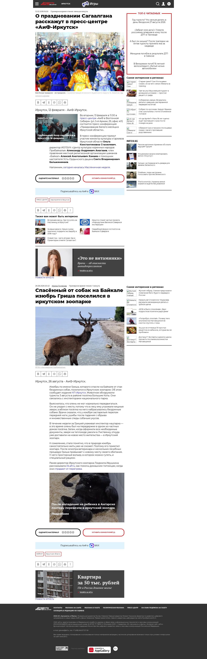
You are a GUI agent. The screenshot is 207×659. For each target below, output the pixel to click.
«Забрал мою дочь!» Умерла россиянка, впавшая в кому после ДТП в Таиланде (149, 32)
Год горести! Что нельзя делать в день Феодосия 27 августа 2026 (149, 21)
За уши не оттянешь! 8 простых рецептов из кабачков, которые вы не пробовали (155, 330)
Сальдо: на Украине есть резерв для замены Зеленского (154, 164)
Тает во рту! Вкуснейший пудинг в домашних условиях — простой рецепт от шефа (154, 93)
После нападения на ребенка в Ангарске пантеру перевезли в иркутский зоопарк (83, 506)
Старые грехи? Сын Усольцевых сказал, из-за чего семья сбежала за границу (154, 83)
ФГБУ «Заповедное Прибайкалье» (50, 367)
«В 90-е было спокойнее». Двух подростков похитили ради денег (153, 310)
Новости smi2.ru (44, 277)
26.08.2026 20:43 (42, 286)
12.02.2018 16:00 (41, 11)
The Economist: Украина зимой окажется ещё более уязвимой (151, 183)
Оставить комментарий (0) (103, 178)
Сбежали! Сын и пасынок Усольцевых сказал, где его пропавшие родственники (155, 130)
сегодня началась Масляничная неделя (86, 167)
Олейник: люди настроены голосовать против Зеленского (152, 173)
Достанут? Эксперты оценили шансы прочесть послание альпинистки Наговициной (155, 339)
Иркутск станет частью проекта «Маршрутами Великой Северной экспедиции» (107, 222)
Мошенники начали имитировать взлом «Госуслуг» (152, 155)
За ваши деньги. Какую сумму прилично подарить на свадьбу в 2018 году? (62, 231)
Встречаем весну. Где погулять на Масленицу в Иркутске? (62, 221)
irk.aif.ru (70, 466)
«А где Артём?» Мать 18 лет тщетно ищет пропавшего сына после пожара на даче (154, 121)
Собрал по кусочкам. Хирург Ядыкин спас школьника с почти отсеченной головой (155, 111)
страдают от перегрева (68, 469)
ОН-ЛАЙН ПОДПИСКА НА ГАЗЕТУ (154, 608)
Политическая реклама (113, 608)
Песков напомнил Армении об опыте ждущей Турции (154, 146)
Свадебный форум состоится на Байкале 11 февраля (106, 230)
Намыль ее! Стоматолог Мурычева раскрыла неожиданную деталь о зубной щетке (154, 302)
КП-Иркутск (79, 392)
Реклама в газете (92, 608)
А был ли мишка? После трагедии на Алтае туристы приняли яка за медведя (149, 43)
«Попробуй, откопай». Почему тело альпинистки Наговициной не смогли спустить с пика (154, 320)
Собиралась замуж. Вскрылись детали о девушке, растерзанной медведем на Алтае (153, 102)
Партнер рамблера (77, 648)
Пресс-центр (132, 608)
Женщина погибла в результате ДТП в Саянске (149, 54)
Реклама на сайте (73, 608)
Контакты (58, 608)
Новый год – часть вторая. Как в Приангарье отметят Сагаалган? (61, 239)
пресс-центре (88, 118)
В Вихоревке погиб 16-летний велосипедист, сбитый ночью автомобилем (149, 66)
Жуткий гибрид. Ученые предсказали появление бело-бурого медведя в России (155, 293)
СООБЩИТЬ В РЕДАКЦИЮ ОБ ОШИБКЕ (69, 611)
